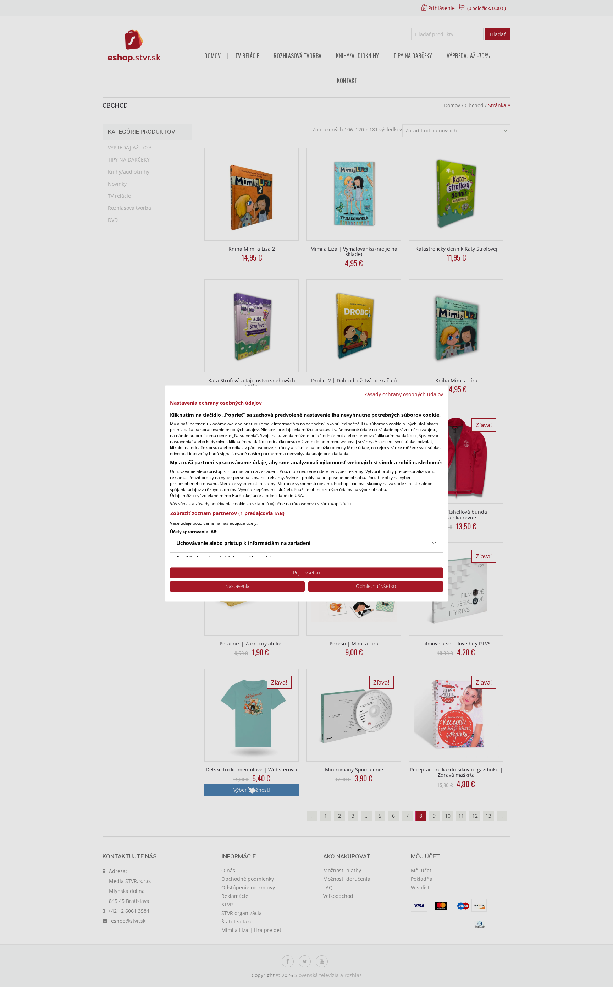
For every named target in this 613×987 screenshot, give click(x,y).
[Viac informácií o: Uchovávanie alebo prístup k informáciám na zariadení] (434, 543)
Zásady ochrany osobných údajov (403, 394)
